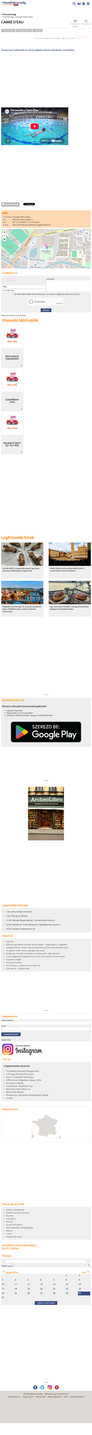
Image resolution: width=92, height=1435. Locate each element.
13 (41, 1284)
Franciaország (8, 17)
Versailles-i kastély (15, 1083)
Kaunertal (9, 1216)
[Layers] (86, 233)
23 (80, 1288)
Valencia (9, 1231)
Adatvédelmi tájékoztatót (26, 294)
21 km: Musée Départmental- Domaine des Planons (30, 920)
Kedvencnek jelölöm (12, 204)
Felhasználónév (7, 1020)
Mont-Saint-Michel (15, 1092)
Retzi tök (9, 1222)
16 (80, 1284)
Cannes (9, 1098)
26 (28, 1293)
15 (67, 1284)
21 (54, 1288)
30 (80, 1293)
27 (41, 1293)
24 (3, 1293)
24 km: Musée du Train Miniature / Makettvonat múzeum (33, 924)
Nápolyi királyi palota (14, 1237)
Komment (50, 279)
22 (67, 1288)
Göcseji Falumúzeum (14, 1225)
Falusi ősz (10, 941)
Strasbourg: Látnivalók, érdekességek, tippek (27, 1095)
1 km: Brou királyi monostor (19, 911)
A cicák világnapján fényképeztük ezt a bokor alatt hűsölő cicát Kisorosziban (35, 956)
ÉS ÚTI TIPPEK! (10, 1248)
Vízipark (37, 30)
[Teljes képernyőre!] (4, 239)
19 (28, 1288)
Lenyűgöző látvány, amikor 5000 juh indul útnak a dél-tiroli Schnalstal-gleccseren (37, 947)
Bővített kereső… (7, 1266)
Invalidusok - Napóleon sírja (19, 1086)
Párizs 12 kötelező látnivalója (20, 1077)
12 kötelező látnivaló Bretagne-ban (22, 1071)
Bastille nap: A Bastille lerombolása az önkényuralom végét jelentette (33, 953)
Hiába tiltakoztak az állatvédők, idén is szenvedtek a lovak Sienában (67, 569)
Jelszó (3, 1026)
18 (16, 1288)
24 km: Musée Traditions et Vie (20, 928)
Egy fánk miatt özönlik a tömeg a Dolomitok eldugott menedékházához (69, 607)
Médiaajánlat (55, 1396)
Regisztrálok (6, 1040)
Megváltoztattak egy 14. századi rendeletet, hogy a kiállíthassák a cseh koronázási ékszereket (22, 609)
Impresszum (14, 1396)
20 (41, 1288)
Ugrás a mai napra (46, 1303)
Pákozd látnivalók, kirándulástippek (19, 1228)
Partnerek (40, 1396)
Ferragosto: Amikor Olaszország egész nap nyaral (25, 950)
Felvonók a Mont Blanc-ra (18, 1089)
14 (54, 1284)
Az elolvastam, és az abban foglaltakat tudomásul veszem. (47, 294)
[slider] (82, 37)
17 (3, 1288)
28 (54, 1293)
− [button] (4, 235)
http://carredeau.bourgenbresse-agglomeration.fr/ (32, 225)
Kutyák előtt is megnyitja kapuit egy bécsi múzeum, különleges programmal (20, 569)
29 (67, 1293)
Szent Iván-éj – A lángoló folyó (18, 968)
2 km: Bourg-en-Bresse (16, 916)
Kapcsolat (28, 1396)
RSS (66, 1396)
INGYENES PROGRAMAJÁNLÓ (19, 1245)
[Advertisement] (46, 77)
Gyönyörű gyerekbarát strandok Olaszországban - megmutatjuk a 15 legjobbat (36, 944)
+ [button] (4, 232)
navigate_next (88, 1265)
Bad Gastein (10, 1219)
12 (28, 1284)
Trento (8, 1234)
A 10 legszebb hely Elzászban (20, 1074)
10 (3, 1284)
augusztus (12, 1272)
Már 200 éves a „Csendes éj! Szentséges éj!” (23, 965)
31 (3, 1297)
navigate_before (3, 1271)
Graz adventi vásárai (14, 962)
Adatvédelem (77, 1396)
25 (16, 1293)
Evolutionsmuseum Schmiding (17, 1213)
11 (16, 1284)
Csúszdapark (8, 30)
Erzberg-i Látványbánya (15, 1210)
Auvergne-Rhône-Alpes (24, 17)
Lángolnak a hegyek (13, 959)
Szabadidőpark (24, 30)
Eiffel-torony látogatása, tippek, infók (23, 1080)
